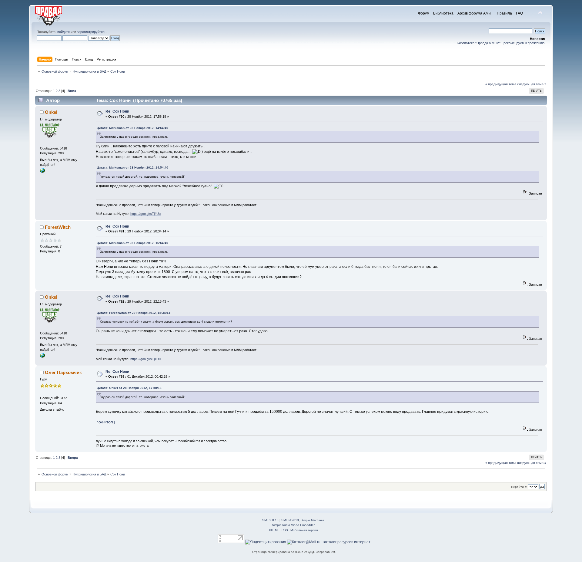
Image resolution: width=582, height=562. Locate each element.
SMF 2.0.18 (270, 520)
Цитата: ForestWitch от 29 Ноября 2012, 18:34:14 (133, 312)
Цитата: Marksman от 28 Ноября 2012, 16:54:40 (132, 243)
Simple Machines (312, 520)
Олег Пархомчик (63, 372)
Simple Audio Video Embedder (293, 525)
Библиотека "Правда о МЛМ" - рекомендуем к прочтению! (501, 43)
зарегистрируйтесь (91, 32)
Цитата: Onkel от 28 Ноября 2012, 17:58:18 (129, 387)
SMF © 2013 (290, 520)
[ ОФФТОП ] (106, 422)
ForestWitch (58, 227)
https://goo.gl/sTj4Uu (145, 213)
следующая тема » (531, 84)
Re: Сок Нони (117, 111)
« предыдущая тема (500, 84)
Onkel (51, 112)
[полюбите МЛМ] (42, 171)
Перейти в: (519, 486)
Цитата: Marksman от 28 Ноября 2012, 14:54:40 (132, 128)
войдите (63, 32)
